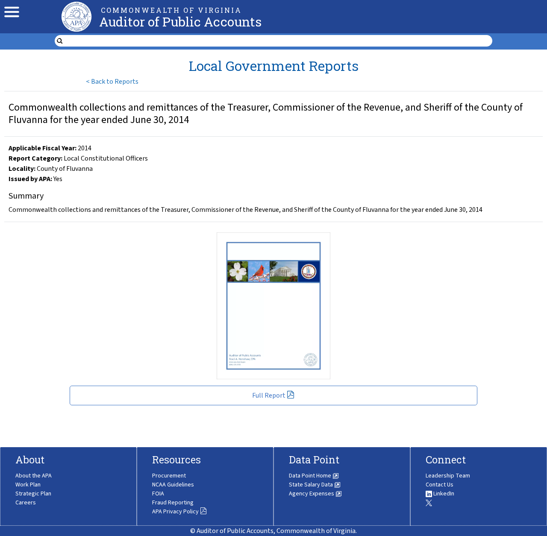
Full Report (268, 395)
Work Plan (28, 484)
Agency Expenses (312, 493)
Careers (25, 502)
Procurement (169, 476)
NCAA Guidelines (173, 484)
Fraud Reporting (173, 502)
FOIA (158, 493)
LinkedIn (443, 493)
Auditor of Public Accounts (180, 21)
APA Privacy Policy (175, 511)
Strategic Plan (33, 493)
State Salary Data (311, 484)
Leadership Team (448, 476)
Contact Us (439, 484)
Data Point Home (310, 476)
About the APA (33, 476)
